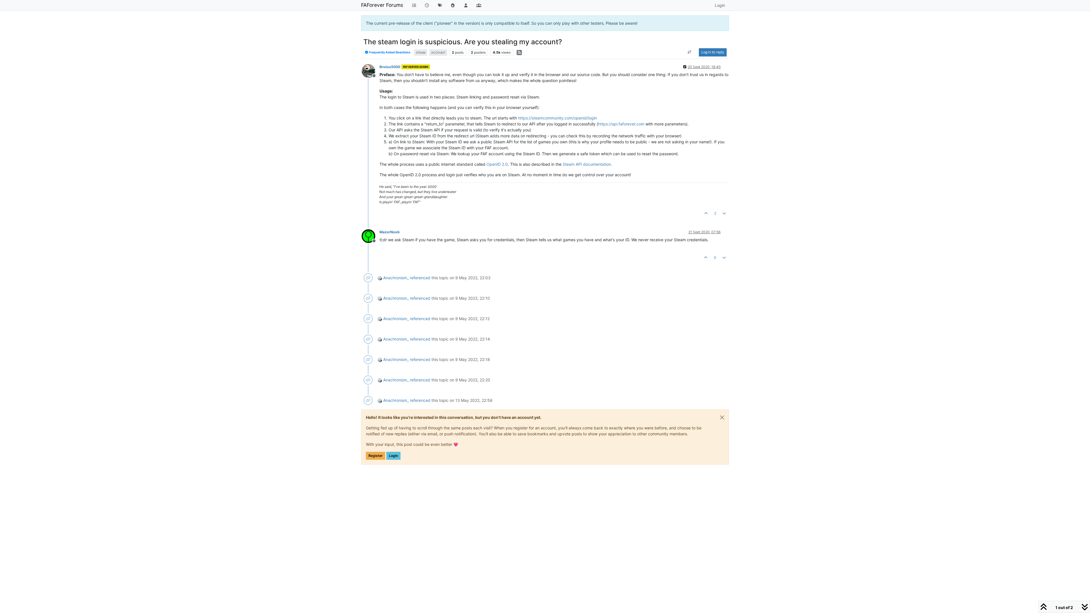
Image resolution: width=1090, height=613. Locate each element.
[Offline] (371, 70)
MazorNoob (390, 232)
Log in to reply (712, 52)
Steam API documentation (587, 164)
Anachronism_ (396, 277)
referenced (420, 277)
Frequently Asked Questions (389, 52)
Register (375, 456)
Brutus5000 (390, 67)
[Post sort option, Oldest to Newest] (689, 52)
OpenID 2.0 (497, 164)
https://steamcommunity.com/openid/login (557, 118)
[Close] (722, 417)
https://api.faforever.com (621, 123)
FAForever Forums (382, 5)
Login (393, 456)
